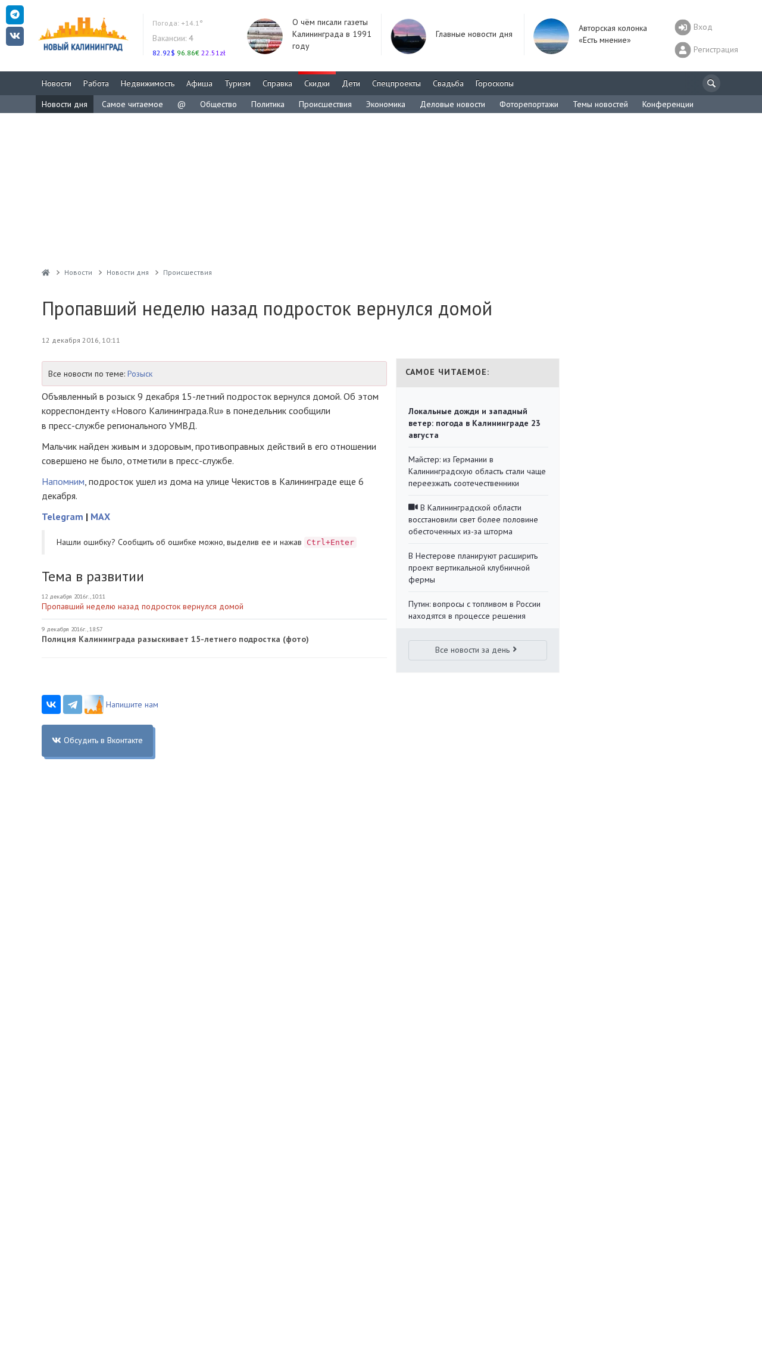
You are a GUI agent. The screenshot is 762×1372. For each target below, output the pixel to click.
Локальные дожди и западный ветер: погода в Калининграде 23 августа (474, 423)
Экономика (385, 104)
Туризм (237, 83)
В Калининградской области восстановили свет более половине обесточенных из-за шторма (473, 519)
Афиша (199, 83)
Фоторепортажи (528, 104)
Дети (351, 83)
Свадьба (448, 83)
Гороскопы (495, 83)
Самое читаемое (132, 104)
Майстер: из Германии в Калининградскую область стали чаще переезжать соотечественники (477, 471)
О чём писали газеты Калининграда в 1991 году (331, 34)
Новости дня (65, 104)
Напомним (63, 481)
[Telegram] (72, 704)
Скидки (317, 83)
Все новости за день (472, 649)
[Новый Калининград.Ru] (46, 272)
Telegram (62, 516)
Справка (277, 83)
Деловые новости (452, 104)
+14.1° (177, 22)
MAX (100, 516)
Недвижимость (147, 83)
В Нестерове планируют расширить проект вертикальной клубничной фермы (473, 567)
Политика (268, 104)
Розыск (139, 373)
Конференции (668, 104)
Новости (56, 83)
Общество (218, 104)
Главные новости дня (474, 34)
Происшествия (325, 104)
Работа (96, 83)
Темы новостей (600, 104)
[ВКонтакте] (51, 704)
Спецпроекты (396, 83)
